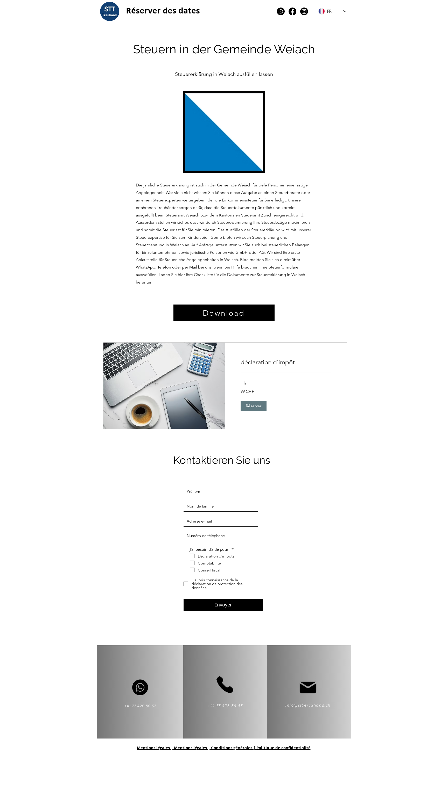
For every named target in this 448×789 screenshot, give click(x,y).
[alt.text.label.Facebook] (292, 11)
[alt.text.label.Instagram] (304, 11)
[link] (286, 362)
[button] (254, 406)
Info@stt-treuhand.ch (308, 705)
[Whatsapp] (281, 11)
